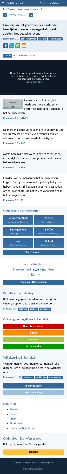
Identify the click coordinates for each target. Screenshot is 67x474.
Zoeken (39, 269)
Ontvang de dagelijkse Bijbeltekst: (26, 319)
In (44, 264)
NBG (6, 56)
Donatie (33, 452)
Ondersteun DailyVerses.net (22, 438)
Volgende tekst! (33, 386)
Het (39, 274)
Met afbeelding (33, 392)
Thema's (43, 3)
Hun (51, 269)
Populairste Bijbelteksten (23, 428)
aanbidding (41, 377)
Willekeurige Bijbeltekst (19, 357)
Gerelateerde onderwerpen (21, 211)
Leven (25, 264)
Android (33, 339)
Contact (35, 463)
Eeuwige (35, 264)
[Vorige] (5, 15)
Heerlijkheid (22, 269)
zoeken (43, 39)
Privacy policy (47, 463)
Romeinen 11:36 (12, 377)
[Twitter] (12, 47)
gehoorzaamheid (28, 39)
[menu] (63, 4)
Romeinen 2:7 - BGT (14, 143)
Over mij (17, 463)
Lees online (24, 56)
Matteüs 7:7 (9, 309)
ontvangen (45, 309)
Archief (13, 419)
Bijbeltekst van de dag (18, 293)
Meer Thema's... (33, 252)
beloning (23, 309)
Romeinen (34, 9)
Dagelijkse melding (33, 326)
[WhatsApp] (18, 46)
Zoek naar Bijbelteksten (33, 282)
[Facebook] (6, 47)
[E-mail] (25, 47)
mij (10, 444)
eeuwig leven (55, 39)
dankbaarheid (55, 377)
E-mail (33, 333)
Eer (33, 275)
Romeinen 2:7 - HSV (14, 167)
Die (27, 274)
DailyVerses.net (9, 9)
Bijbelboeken (23, 9)
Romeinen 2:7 (10, 39)
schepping (28, 377)
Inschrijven (54, 3)
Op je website (33, 346)
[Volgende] (31, 15)
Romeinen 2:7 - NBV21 (15, 118)
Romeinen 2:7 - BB (13, 200)
